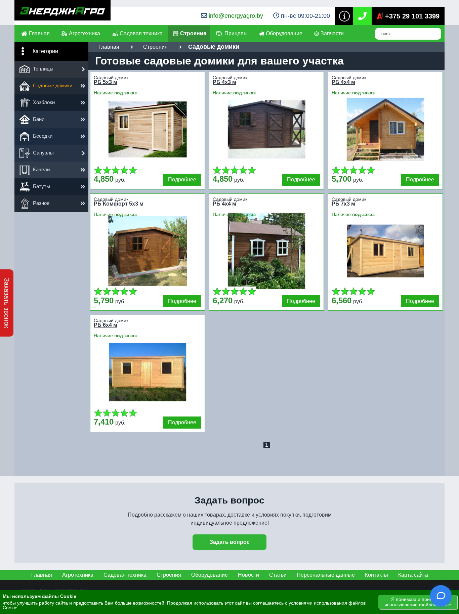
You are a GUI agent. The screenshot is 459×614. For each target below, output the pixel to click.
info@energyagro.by (236, 15)
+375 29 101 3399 (412, 16)
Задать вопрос (230, 542)
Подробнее (182, 179)
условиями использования (318, 603)
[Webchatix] (441, 596)
